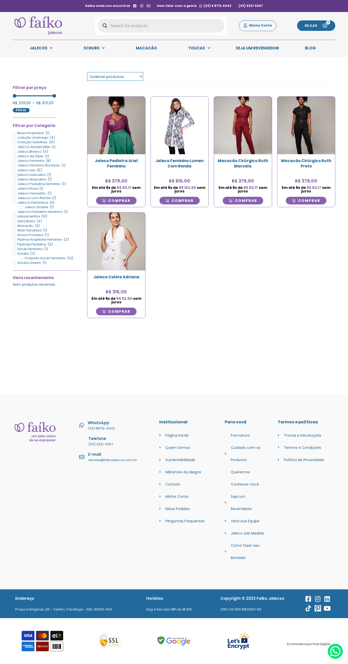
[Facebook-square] (308, 599)
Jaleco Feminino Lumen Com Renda (179, 163)
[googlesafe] (173, 641)
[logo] (38, 26)
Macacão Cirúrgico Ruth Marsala (243, 163)
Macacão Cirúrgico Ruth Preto (306, 163)
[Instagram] (318, 599)
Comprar (119, 200)
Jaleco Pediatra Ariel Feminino (116, 163)
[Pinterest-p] (318, 608)
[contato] (149, 6)
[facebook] (135, 6)
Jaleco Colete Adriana (116, 277)
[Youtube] (327, 608)
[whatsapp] (335, 657)
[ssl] (109, 640)
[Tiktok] (308, 608)
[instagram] (142, 6)
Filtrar (21, 110)
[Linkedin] (327, 599)
